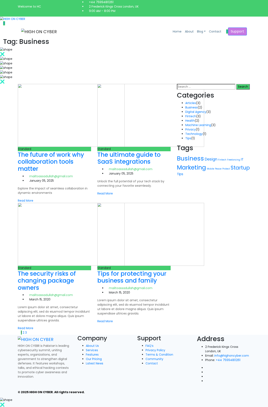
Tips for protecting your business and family (131, 277)
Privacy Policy (155, 350)
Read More (25, 200)
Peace (218, 168)
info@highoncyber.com (231, 356)
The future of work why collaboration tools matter (51, 162)
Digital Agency (195, 112)
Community (154, 359)
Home (177, 31)
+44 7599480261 (100, 2)
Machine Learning (198, 125)
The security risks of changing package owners (47, 281)
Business (191, 107)
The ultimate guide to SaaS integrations (129, 158)
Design (211, 159)
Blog (200, 31)
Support (237, 31)
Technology (194, 134)
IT (242, 159)
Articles (190, 103)
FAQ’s (149, 346)
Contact (215, 31)
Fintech (190, 116)
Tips (188, 138)
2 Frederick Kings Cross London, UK (113, 6)
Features (92, 354)
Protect (226, 168)
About (189, 31)
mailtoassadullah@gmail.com (51, 176)
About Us (92, 346)
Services (92, 350)
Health (190, 121)
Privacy (190, 129)
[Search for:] (206, 87)
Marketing (191, 167)
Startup (240, 167)
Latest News (94, 363)
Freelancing (233, 159)
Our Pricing (94, 359)
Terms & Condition (159, 354)
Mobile (210, 168)
